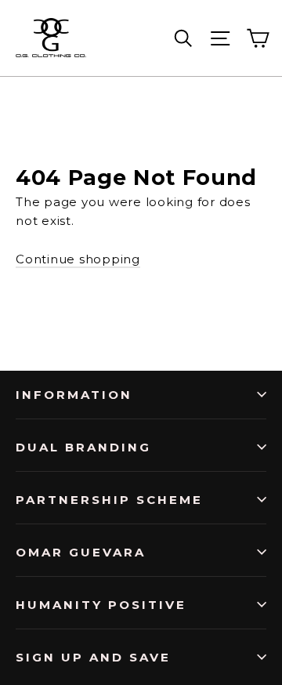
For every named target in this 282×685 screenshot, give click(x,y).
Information (74, 394)
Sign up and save (93, 657)
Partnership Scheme (109, 499)
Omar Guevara (81, 552)
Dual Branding (83, 447)
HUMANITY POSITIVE (101, 604)
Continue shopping (78, 259)
